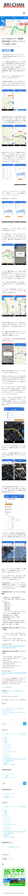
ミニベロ (6, 753)
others (18, 46)
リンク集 (6, 775)
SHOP (5, 739)
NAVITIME (8, 687)
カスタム (6, 743)
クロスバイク (7, 744)
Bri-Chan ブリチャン (15, 847)
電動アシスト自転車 (9, 764)
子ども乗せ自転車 (8, 760)
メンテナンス (7, 755)
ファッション (7, 750)
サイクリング (7, 746)
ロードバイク (7, 757)
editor (12, 46)
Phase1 (4, 703)
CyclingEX (14, 696)
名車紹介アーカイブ (9, 777)
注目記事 (6, 762)
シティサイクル (8, 748)
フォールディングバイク (10, 751)
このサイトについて (9, 773)
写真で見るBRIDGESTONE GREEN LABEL (15, 759)
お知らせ (6, 741)
